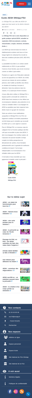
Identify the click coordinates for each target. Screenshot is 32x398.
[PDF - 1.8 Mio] (16, 168)
